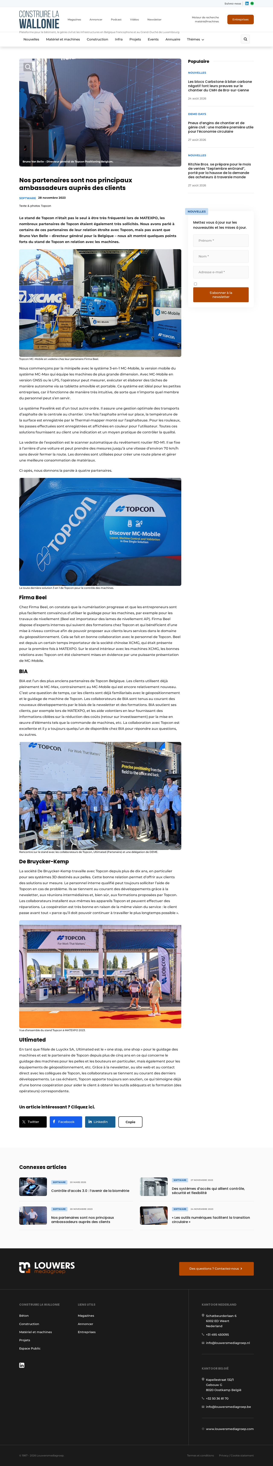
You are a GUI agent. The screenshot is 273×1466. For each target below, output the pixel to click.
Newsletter (154, 19)
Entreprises (240, 19)
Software (27, 198)
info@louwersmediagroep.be (228, 1407)
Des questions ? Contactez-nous (214, 1269)
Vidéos (134, 19)
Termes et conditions (200, 1455)
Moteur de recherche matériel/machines (205, 19)
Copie (130, 1122)
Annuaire (173, 39)
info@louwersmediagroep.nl (228, 1343)
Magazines (74, 19)
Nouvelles (31, 39)
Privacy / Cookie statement (236, 1455)
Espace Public (30, 1348)
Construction (97, 39)
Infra (119, 39)
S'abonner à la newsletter (221, 295)
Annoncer (96, 19)
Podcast (116, 19)
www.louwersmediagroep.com (230, 1429)
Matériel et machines (63, 39)
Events (153, 39)
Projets (135, 39)
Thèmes (193, 39)
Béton (24, 1316)
